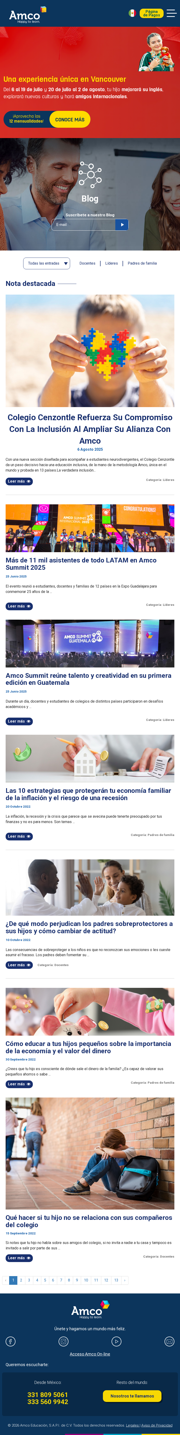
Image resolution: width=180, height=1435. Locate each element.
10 (86, 1280)
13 (116, 1280)
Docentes (87, 263)
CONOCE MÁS (70, 120)
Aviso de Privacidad (156, 1425)
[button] (132, 13)
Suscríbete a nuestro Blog (90, 215)
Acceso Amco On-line (90, 1354)
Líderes (111, 263)
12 (106, 1280)
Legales (133, 1425)
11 (96, 1280)
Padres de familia (142, 263)
